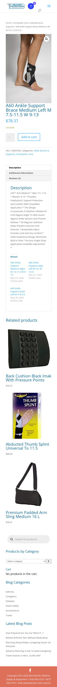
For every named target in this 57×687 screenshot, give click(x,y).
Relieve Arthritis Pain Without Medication (27, 637)
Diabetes (10, 601)
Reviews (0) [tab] (15, 178)
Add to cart (29, 137)
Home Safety (12, 605)
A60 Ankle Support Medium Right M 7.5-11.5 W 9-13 (18, 268)
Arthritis (10, 591)
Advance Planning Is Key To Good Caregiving (28, 650)
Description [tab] (15, 167)
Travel (9, 615)
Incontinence (12, 610)
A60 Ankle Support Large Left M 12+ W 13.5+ (36, 267)
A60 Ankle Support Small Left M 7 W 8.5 (17, 291)
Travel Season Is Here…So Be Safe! (23, 655)
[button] (46, 39)
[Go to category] (48, 561)
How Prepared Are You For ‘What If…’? (25, 633)
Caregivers (11, 596)
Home (8, 22)
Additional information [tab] (21, 172)
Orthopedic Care (20, 22)
